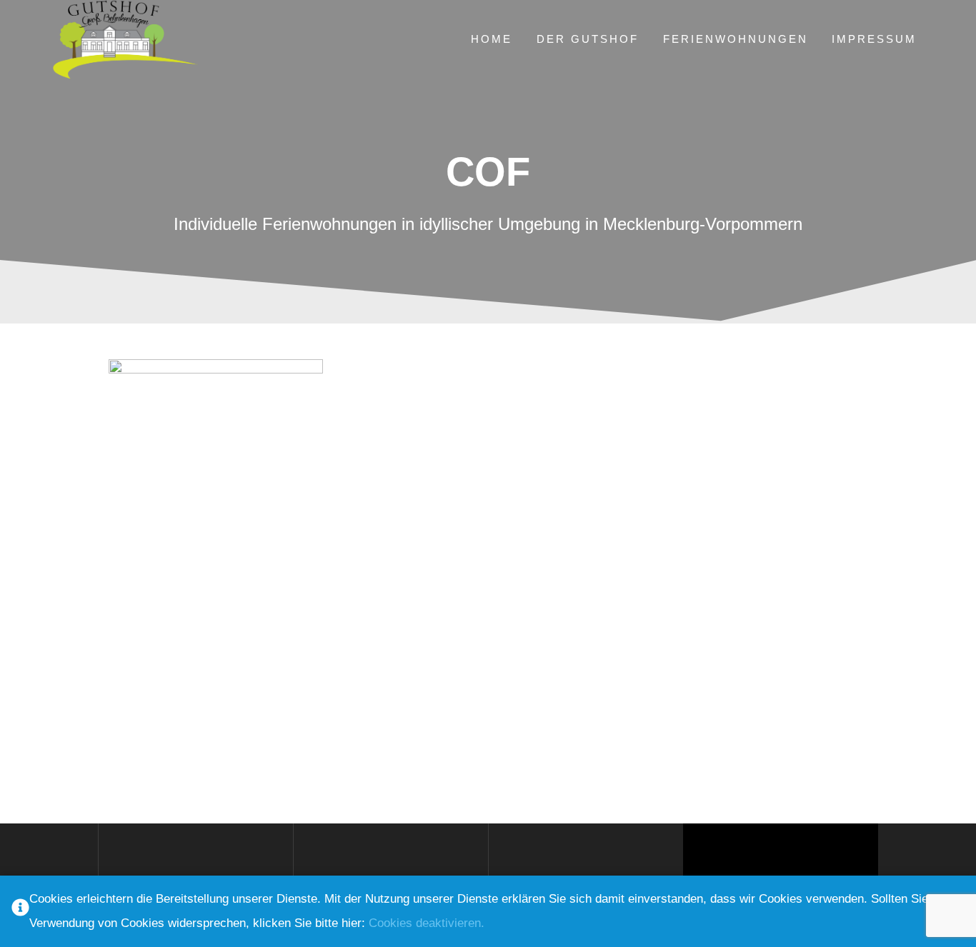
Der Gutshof (588, 39)
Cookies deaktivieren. (426, 923)
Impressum (874, 39)
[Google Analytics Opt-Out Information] (20, 911)
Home (491, 39)
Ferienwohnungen (735, 39)
